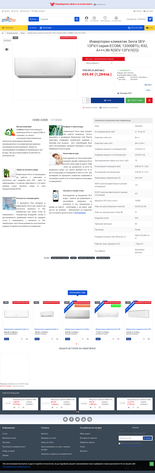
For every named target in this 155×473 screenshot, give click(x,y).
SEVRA (73, 258)
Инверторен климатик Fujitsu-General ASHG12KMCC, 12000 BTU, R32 (17, 329)
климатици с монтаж (86, 258)
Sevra (23, 33)
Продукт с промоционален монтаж (100, 59)
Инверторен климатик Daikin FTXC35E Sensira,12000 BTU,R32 (47, 329)
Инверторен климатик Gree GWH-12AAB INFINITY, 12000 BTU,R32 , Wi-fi (139, 329)
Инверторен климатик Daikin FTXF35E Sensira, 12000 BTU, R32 (101, 399)
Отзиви (56, 120)
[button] (76, 343)
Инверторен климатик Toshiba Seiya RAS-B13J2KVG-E (78, 329)
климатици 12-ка (103, 258)
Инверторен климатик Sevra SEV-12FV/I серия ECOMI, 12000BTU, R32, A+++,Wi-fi (14, 384)
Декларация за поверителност (16, 467)
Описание (40, 120)
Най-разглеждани (10, 393)
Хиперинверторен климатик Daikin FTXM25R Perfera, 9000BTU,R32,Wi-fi (139, 399)
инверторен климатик (60, 258)
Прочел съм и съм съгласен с (131, 444)
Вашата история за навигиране (77, 348)
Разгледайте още (77, 293)
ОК (152, 464)
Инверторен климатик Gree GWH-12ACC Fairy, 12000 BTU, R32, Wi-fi (108, 329)
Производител (12, 33)
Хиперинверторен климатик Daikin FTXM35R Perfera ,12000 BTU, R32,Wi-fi (25, 399)
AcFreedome (80, 213)
